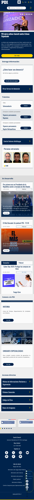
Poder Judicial (17, 479)
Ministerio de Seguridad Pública (17, 469)
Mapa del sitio (17, 466)
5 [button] (9, 428)
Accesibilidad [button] (19, 2)
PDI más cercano (31, 2)
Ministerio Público (17, 482)
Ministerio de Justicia (17, 476)
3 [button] (5, 428)
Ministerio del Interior (17, 473)
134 (25, 2)
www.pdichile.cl (17, 494)
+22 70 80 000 (17, 445)
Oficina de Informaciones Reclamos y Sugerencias (14, 383)
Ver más (17, 56)
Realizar (26, 105)
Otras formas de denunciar (11, 89)
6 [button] (11, 428)
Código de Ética (8, 400)
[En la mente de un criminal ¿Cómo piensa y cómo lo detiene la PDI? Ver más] (17, 225)
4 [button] (7, 428)
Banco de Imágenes (9, 408)
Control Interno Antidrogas (12, 141)
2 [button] (2, 428)
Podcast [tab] (21, 263)
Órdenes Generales (9, 392)
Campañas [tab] (6, 263)
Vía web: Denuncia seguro (12, 81)
